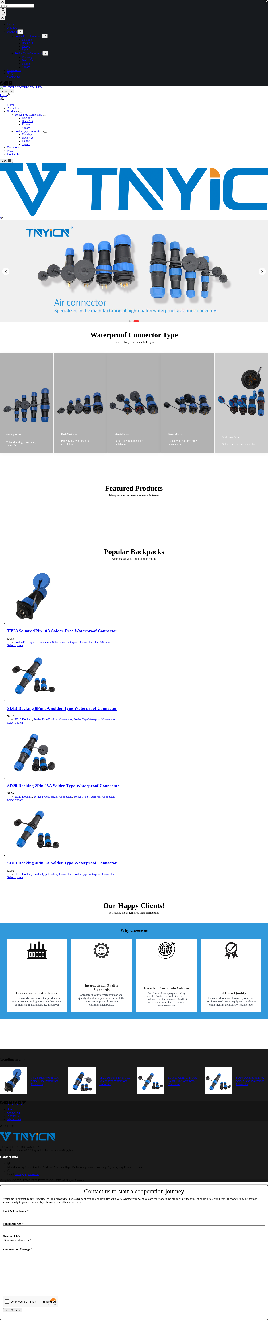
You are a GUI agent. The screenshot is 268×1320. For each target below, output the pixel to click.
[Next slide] (262, 271)
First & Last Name (16, 1211)
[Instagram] (11, 1103)
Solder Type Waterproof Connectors (94, 719)
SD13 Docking (23, 719)
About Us (13, 108)
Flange (26, 124)
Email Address (13, 1223)
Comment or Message (17, 1249)
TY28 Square (102, 642)
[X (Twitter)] (6, 1103)
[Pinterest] (15, 1103)
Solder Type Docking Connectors (53, 719)
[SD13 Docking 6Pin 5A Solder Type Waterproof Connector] (34, 700)
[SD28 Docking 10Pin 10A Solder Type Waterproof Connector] (82, 1081)
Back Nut (27, 121)
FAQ (10, 150)
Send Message (13, 1310)
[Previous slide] (5, 271)
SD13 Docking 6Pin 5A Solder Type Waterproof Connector (62, 708)
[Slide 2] (136, 321)
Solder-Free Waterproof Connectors (72, 642)
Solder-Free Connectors (28, 114)
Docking (27, 117)
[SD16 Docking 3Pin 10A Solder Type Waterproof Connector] (150, 1081)
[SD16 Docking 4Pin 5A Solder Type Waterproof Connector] (218, 1081)
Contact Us (13, 154)
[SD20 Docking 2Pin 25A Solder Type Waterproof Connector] (34, 778)
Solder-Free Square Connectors (33, 642)
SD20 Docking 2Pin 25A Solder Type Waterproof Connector (63, 785)
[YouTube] (20, 1103)
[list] (134, 271)
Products (12, 111)
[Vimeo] (24, 1103)
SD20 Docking (23, 796)
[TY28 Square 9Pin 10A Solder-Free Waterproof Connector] (34, 623)
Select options (15, 645)
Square (26, 127)
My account (14, 1119)
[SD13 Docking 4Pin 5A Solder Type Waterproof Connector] (34, 855)
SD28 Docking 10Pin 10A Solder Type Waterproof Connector (114, 1081)
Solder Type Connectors (28, 131)
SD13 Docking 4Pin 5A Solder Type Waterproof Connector (62, 863)
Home (10, 104)
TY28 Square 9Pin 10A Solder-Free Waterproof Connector (62, 631)
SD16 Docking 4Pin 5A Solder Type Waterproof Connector (250, 1081)
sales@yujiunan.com (27, 1174)
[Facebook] (2, 1103)
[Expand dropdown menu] (20, 112)
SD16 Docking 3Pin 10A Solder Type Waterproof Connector (182, 1081)
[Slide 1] (130, 321)
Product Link (11, 1236)
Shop (10, 1109)
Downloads (14, 147)
